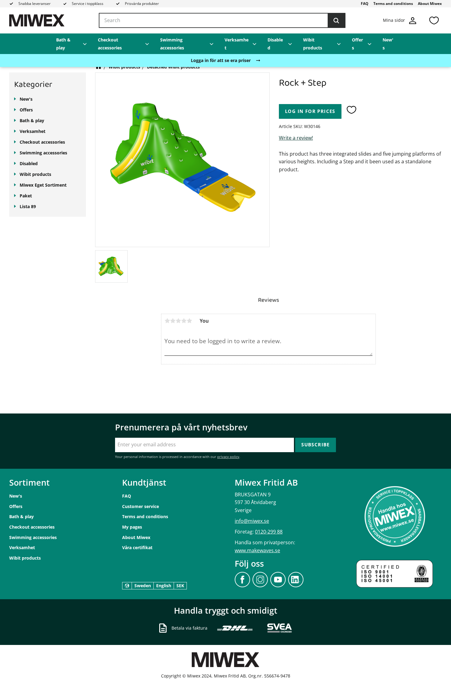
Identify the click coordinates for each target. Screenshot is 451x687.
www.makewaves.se (257, 550)
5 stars (189, 321)
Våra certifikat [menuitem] (137, 547)
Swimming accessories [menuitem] (172, 44)
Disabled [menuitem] (275, 44)
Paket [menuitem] (26, 196)
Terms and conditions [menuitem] (393, 3)
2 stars (172, 321)
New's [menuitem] (388, 44)
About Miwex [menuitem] (430, 3)
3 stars (178, 321)
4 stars (184, 321)
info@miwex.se (252, 521)
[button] (434, 20)
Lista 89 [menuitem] (28, 206)
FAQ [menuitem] (364, 3)
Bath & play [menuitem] (63, 44)
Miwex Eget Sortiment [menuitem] (43, 185)
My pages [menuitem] (132, 527)
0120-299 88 (269, 531)
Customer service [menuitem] (140, 506)
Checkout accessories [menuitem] (110, 44)
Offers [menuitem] (357, 44)
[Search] (336, 21)
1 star (167, 321)
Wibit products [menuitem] (312, 44)
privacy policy (228, 456)
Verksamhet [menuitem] (237, 44)
